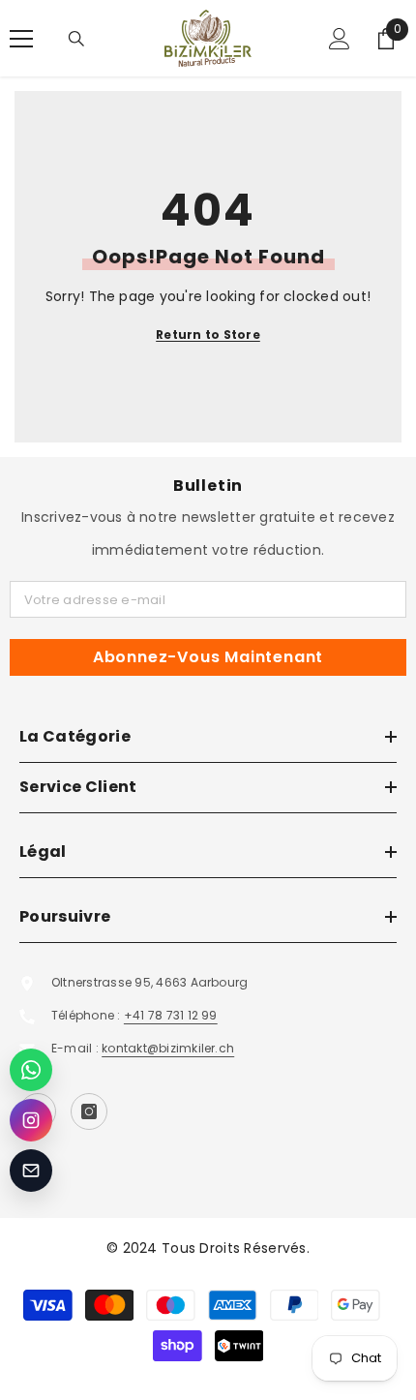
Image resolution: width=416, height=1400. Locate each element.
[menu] (21, 38)
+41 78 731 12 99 (171, 1015)
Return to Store (208, 334)
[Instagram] (89, 1111)
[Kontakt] (31, 1170)
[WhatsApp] (31, 1070)
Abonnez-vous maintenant (208, 657)
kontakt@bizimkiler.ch (168, 1048)
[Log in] (339, 38)
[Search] (76, 38)
